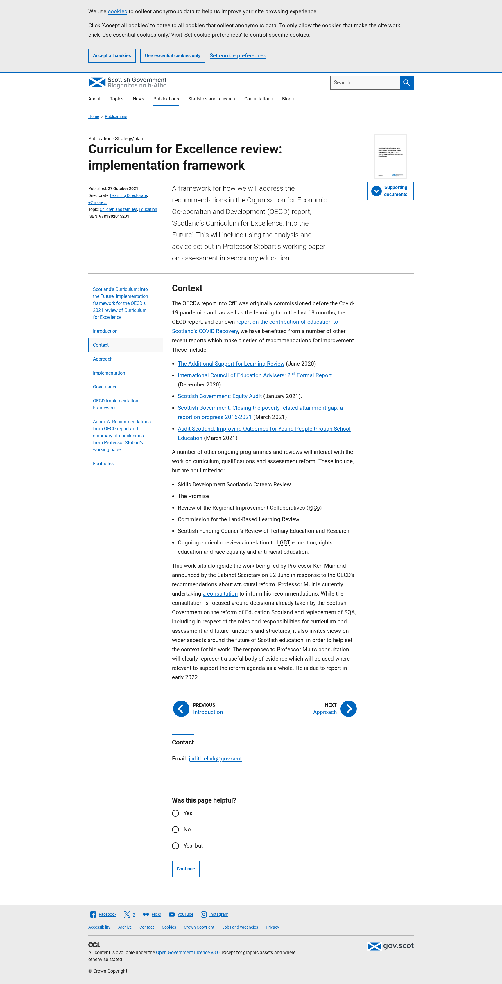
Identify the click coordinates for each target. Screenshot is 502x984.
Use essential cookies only (172, 55)
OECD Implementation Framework (115, 404)
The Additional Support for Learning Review (231, 363)
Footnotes (103, 463)
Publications (166, 99)
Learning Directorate (128, 195)
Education (148, 209)
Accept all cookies (112, 55)
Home (93, 116)
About (94, 99)
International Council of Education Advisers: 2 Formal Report (255, 375)
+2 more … (97, 202)
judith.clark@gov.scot (215, 758)
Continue (186, 869)
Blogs (288, 99)
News (138, 99)
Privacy (272, 927)
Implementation (109, 373)
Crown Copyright (199, 927)
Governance (105, 387)
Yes (188, 813)
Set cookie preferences (238, 55)
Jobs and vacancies (240, 927)
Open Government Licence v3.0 (188, 952)
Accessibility (99, 927)
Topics (116, 99)
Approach (103, 359)
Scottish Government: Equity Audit (220, 396)
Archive (125, 927)
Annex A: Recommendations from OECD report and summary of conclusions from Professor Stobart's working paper (122, 435)
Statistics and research (211, 99)
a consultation (220, 593)
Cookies (169, 927)
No (187, 829)
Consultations (258, 99)
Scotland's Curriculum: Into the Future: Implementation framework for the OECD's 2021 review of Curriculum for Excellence (120, 303)
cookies (117, 11)
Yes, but (193, 845)
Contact (146, 927)
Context (101, 345)
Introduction (105, 331)
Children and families (118, 209)
